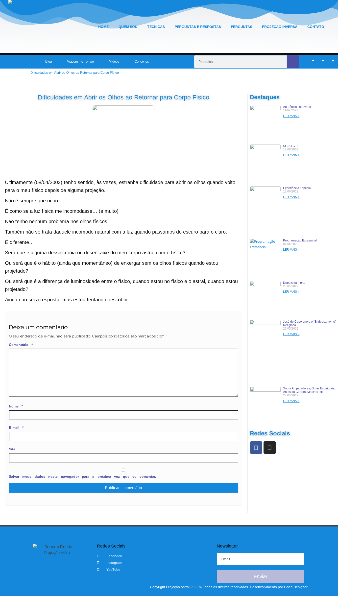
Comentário (21, 345)
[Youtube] (333, 61)
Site (12, 449)
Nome (16, 406)
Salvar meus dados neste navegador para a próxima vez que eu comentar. (82, 476)
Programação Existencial (300, 240)
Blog (48, 61)
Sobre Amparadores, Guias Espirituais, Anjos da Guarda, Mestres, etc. (309, 390)
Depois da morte (294, 283)
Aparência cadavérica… (299, 107)
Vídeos (114, 61)
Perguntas (241, 27)
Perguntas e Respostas (198, 27)
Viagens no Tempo (80, 61)
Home (103, 27)
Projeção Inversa (279, 27)
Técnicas (156, 27)
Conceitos (142, 61)
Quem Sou (128, 27)
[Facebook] (256, 447)
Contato (315, 27)
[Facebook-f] (312, 61)
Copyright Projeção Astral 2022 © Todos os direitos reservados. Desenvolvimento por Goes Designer (229, 587)
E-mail (16, 427)
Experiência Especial (297, 188)
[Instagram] (323, 61)
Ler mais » (291, 116)
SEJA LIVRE (291, 146)
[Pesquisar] (293, 61)
